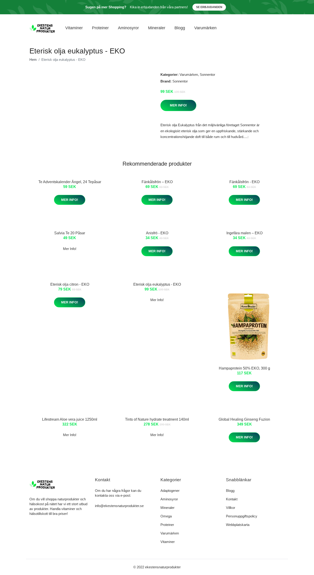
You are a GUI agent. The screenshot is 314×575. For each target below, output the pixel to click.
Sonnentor (207, 74)
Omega (166, 516)
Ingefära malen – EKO (244, 233)
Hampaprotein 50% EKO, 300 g (244, 368)
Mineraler (156, 28)
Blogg (179, 28)
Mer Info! (178, 105)
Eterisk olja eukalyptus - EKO (157, 284)
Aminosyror (128, 28)
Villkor (230, 508)
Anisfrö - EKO (157, 233)
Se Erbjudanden (209, 7)
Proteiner (100, 28)
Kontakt (231, 499)
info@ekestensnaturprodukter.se (119, 506)
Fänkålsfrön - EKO (244, 182)
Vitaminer (74, 28)
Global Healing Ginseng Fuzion (244, 419)
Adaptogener (170, 491)
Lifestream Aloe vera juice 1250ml (69, 419)
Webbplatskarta (237, 525)
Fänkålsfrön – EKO (157, 182)
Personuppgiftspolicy (241, 516)
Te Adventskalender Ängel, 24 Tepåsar (69, 182)
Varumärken (205, 28)
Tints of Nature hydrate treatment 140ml (157, 419)
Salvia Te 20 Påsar (69, 233)
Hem (33, 60)
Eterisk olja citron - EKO (69, 284)
